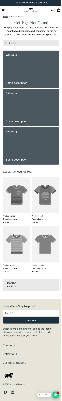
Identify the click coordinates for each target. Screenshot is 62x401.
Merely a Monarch (17, 384)
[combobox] (30, 46)
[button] (3, 10)
